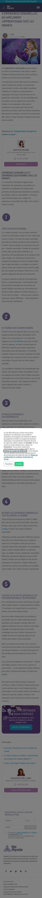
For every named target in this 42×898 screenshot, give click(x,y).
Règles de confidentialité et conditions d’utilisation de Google (21, 457)
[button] (9, 464)
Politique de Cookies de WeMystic (15, 451)
